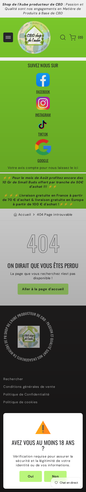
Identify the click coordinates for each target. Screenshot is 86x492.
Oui (31, 476)
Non (55, 476)
